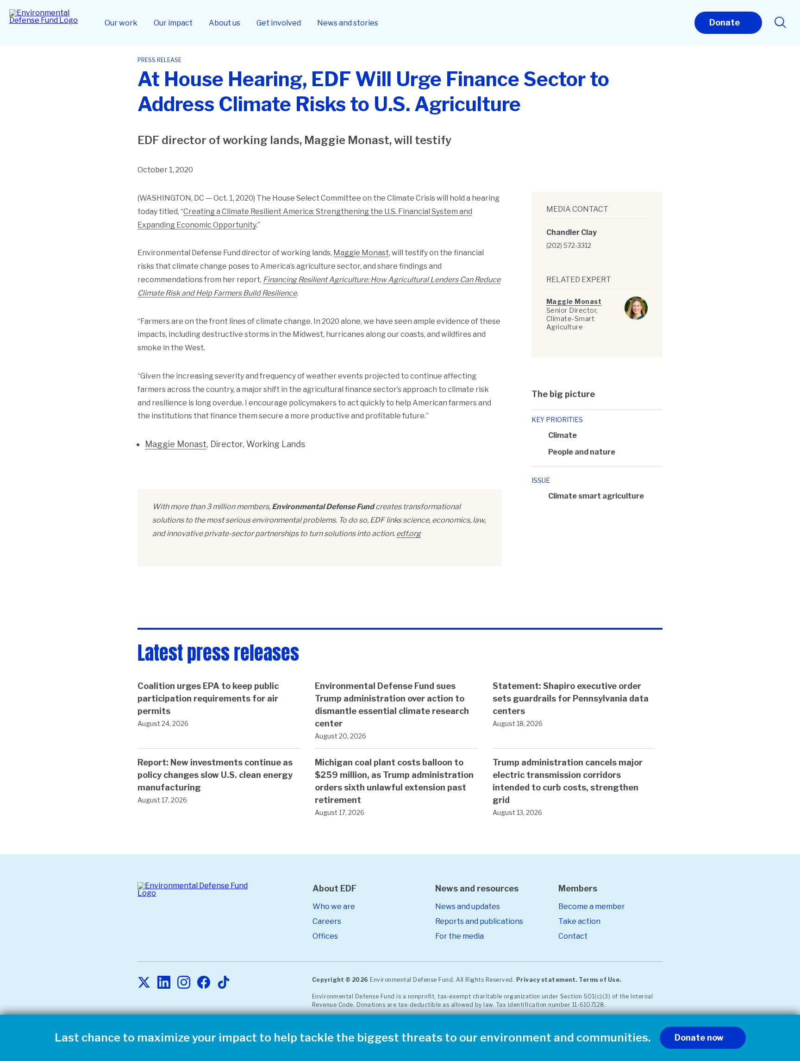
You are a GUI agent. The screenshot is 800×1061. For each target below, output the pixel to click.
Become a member (591, 906)
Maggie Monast (361, 252)
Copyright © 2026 (340, 979)
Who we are (333, 906)
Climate (562, 435)
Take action (579, 921)
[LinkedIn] (163, 983)
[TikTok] (223, 983)
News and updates (467, 906)
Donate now (699, 1037)
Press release (159, 60)
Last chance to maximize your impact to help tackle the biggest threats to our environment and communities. (352, 1037)
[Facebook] (203, 983)
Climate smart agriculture (596, 496)
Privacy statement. (546, 979)
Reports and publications (479, 921)
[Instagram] (183, 983)
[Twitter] (144, 983)
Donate (724, 22)
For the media (459, 936)
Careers (326, 921)
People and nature (581, 452)
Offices (325, 936)
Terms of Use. (600, 979)
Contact (573, 936)
